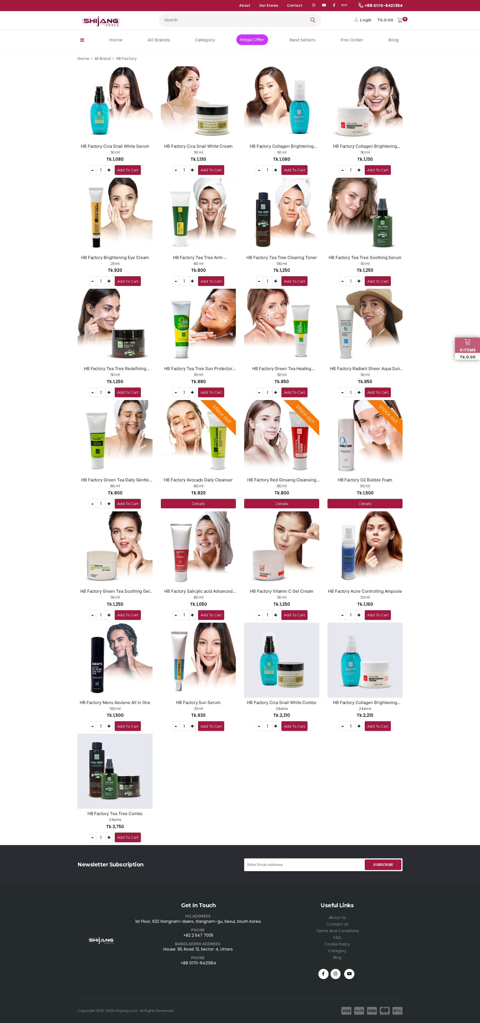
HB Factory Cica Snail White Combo (282, 702)
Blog (393, 39)
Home (115, 39)
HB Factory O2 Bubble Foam (365, 479)
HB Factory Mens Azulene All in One (115, 702)
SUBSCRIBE (383, 864)
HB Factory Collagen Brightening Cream (365, 146)
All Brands (159, 39)
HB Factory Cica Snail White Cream (198, 146)
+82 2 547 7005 (198, 935)
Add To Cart (128, 170)
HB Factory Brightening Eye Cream (115, 257)
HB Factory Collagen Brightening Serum (282, 146)
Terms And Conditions (337, 931)
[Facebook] (334, 5)
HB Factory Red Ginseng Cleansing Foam (281, 480)
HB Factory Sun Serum (198, 702)
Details (198, 503)
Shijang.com (127, 1010)
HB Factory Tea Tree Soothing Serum (365, 257)
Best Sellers (302, 39)
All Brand (102, 58)
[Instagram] (336, 974)
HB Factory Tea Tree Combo (115, 813)
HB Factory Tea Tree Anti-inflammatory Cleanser (198, 257)
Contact (294, 5)
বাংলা (344, 5)
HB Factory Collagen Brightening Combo (365, 702)
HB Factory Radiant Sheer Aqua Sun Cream (365, 368)
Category (205, 39)
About (244, 5)
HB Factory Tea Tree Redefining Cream (115, 368)
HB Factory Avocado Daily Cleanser (198, 479)
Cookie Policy (337, 944)
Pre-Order (352, 39)
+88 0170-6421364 (198, 963)
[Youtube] (349, 974)
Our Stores (268, 5)
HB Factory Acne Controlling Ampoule (365, 591)
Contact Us (337, 924)
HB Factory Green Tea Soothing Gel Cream (115, 591)
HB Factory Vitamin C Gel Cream (281, 591)
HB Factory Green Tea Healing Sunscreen (281, 368)
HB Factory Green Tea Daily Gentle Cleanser (115, 480)
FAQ (337, 937)
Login (365, 20)
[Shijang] (313, 5)
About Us (337, 917)
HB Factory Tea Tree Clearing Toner (281, 257)
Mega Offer (252, 39)
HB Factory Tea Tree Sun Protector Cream (198, 368)
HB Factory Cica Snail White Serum (115, 146)
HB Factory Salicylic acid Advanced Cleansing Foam (198, 591)
